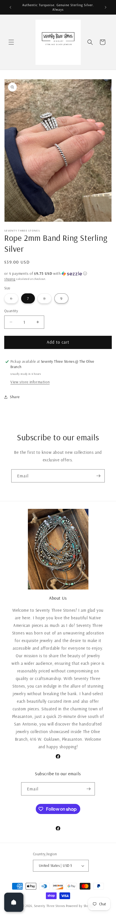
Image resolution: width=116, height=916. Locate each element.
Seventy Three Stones (49, 906)
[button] (11, 42)
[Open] (13, 902)
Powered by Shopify (80, 906)
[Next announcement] (105, 7)
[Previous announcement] (10, 7)
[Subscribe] (98, 475)
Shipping (9, 279)
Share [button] (15, 396)
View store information (30, 381)
